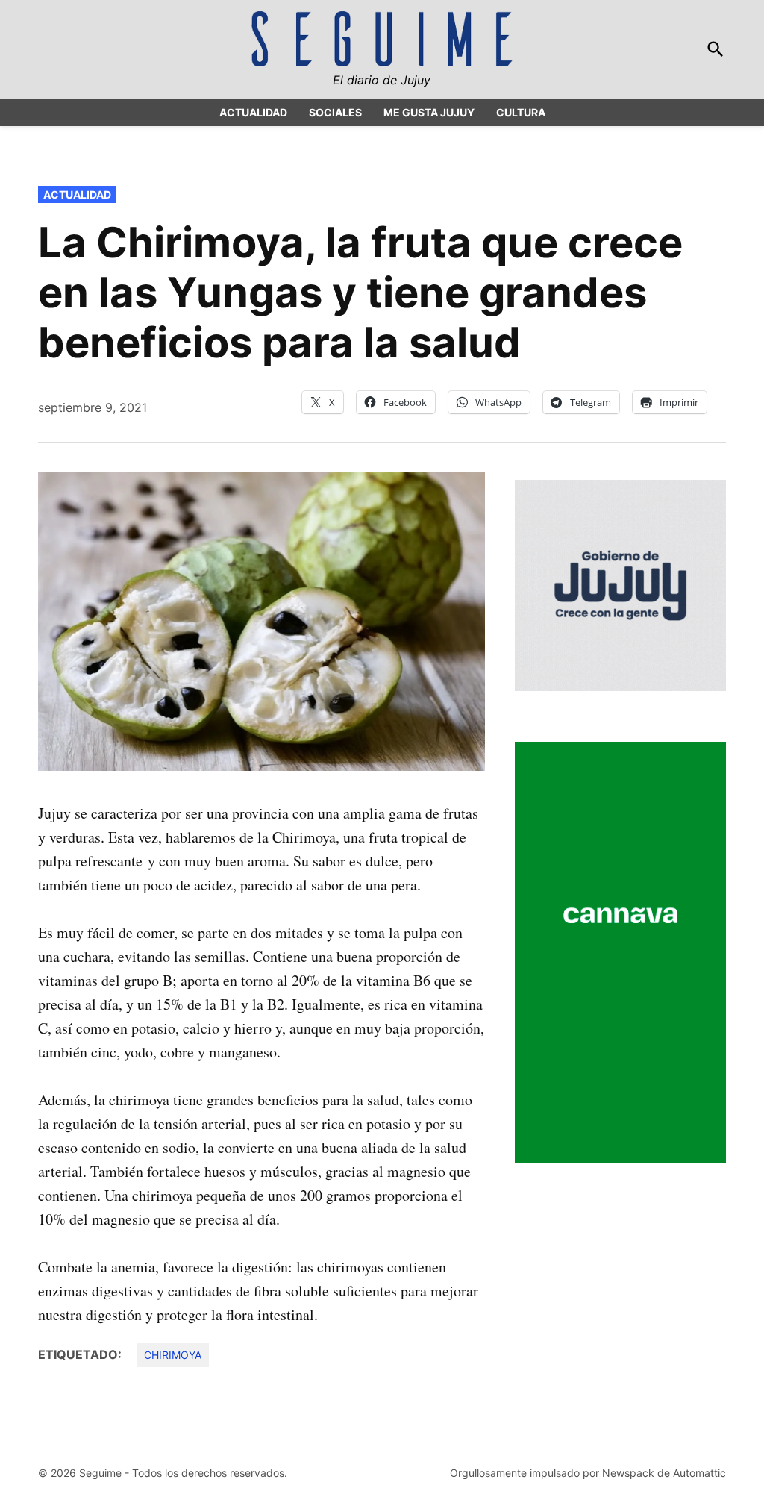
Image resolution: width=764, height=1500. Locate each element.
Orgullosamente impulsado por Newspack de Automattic (588, 1472)
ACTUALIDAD (253, 112)
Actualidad (77, 194)
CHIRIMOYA (172, 1355)
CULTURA (520, 112)
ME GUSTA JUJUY (429, 112)
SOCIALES (335, 112)
